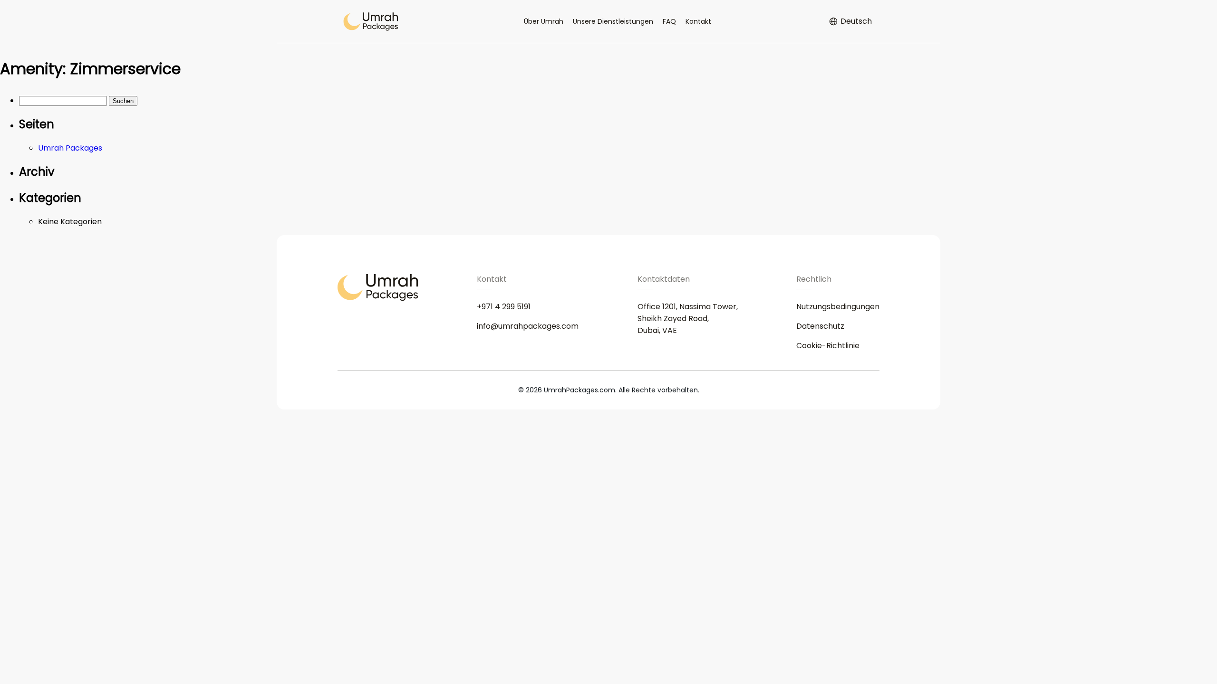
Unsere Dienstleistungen (613, 21)
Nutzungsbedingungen (837, 306)
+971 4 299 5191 (504, 306)
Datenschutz (820, 326)
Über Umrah (543, 21)
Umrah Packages (70, 147)
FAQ (669, 21)
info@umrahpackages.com (528, 326)
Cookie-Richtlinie (828, 345)
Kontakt (698, 21)
